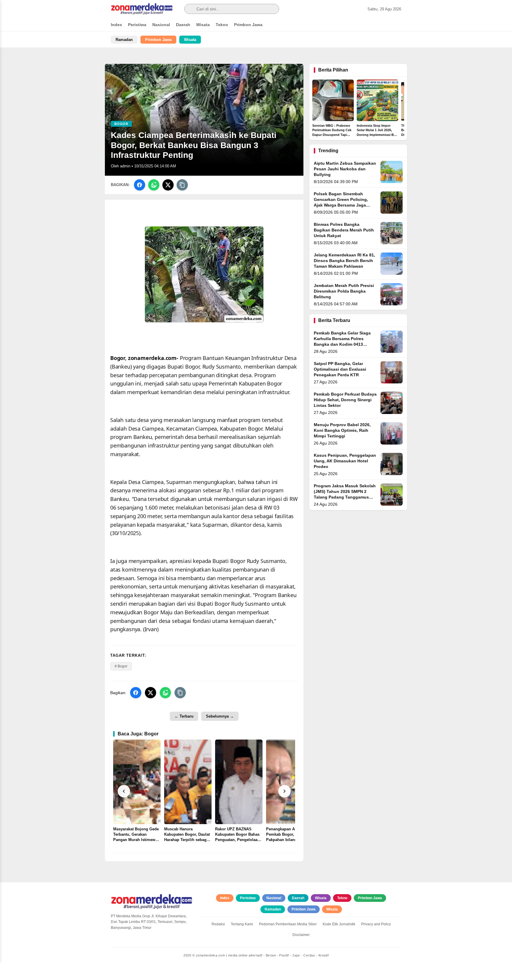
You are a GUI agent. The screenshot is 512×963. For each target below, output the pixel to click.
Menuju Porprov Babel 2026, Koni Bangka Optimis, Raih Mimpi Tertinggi (342, 430)
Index (116, 24)
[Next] (284, 791)
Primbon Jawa (248, 24)
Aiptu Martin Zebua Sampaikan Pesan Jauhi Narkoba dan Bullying (345, 169)
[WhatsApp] (153, 185)
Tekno (222, 24)
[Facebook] (139, 185)
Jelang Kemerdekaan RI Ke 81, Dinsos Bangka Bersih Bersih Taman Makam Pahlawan (344, 261)
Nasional (161, 24)
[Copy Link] (182, 185)
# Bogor (121, 666)
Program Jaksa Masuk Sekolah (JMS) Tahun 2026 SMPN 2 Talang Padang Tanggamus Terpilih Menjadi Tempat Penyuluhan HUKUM (345, 497)
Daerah (183, 24)
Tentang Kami (242, 924)
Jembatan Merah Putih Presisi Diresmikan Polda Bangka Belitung (344, 291)
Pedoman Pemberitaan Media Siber (288, 924)
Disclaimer (301, 935)
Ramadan (124, 39)
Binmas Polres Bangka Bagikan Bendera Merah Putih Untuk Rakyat (344, 230)
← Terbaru (184, 716)
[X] (168, 185)
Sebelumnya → (220, 716)
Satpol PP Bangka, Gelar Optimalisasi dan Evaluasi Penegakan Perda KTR (340, 369)
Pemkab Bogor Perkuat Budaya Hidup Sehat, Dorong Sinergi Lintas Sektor (345, 400)
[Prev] (124, 791)
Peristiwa (137, 24)
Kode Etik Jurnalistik (339, 924)
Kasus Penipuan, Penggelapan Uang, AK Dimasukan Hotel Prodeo (345, 461)
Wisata (203, 24)
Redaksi (218, 924)
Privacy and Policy (376, 924)
